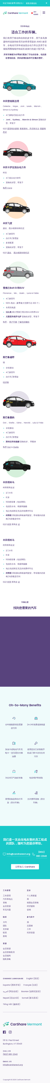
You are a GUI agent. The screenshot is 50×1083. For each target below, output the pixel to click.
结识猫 (6, 382)
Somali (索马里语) (30, 997)
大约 (5, 922)
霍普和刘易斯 (13, 128)
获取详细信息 (31, 3)
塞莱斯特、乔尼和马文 (29, 128)
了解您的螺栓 (23, 322)
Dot (9, 447)
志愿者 (30, 925)
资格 (5, 902)
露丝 (9, 252)
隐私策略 (7, 959)
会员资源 (7, 906)
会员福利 (7, 955)
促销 (29, 909)
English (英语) (32, 978)
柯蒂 (9, 524)
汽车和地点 (8, 899)
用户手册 (13, 322)
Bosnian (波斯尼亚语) (31, 991)
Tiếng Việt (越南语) (11, 1004)
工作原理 (7, 895)
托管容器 (31, 932)
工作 (29, 929)
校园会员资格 (33, 902)
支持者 (6, 929)
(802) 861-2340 (10, 1054)
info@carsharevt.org (13, 1064)
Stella (16, 447)
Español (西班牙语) (12, 985)
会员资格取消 (9, 952)
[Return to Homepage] (15, 13)
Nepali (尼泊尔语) (11, 997)
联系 (5, 932)
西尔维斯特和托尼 (21, 252)
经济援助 (31, 906)
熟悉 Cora (7, 188)
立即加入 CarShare (25, 866)
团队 (5, 925)
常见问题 (7, 909)
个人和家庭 (32, 895)
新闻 (5, 936)
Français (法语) (30, 985)
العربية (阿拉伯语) (10, 991)
